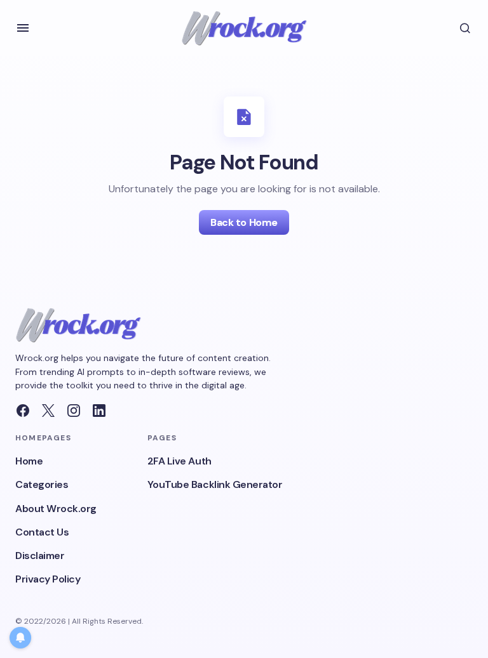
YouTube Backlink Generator (215, 484)
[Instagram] (73, 410)
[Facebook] (23, 410)
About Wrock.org (56, 508)
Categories (41, 484)
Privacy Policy (47, 579)
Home (29, 461)
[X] (48, 410)
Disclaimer (39, 555)
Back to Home (243, 222)
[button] (22, 28)
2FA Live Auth (179, 461)
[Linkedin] (99, 410)
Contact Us (42, 532)
